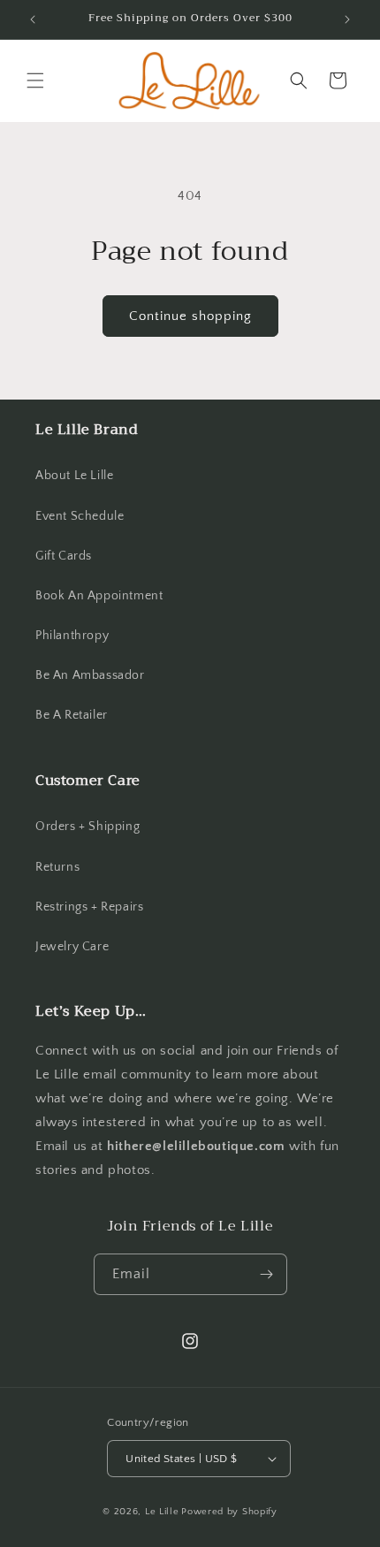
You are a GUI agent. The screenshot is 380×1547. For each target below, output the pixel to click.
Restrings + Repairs (89, 907)
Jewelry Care (72, 947)
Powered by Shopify (229, 1511)
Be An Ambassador (90, 675)
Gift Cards (63, 556)
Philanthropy (72, 636)
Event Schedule (79, 516)
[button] (35, 80)
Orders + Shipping (87, 826)
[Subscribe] (266, 1274)
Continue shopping (190, 316)
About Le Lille (74, 476)
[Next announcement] (347, 19)
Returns (57, 867)
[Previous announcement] (32, 19)
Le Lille (162, 1511)
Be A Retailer (71, 715)
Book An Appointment (99, 596)
